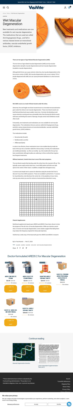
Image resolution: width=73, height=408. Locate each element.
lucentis (28, 245)
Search (68, 379)
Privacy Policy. (13, 400)
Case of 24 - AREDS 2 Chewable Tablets (28, 309)
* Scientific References (63, 381)
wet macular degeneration (44, 245)
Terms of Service (65, 392)
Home (4, 13)
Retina (8, 13)
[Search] (8, 7)
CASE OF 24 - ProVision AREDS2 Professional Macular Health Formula (62, 277)
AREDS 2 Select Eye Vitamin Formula (28, 277)
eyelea (23, 245)
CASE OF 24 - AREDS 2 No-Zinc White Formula (10, 311)
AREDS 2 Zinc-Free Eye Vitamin (10, 277)
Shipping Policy (66, 384)
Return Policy (66, 386)
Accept (36, 404)
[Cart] (69, 7)
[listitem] (17, 248)
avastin (5, 16)
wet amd (33, 245)
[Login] (65, 7)
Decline (59, 404)
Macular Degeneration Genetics (21, 363)
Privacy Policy (66, 389)
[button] (69, 404)
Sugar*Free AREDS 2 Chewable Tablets (45, 277)
